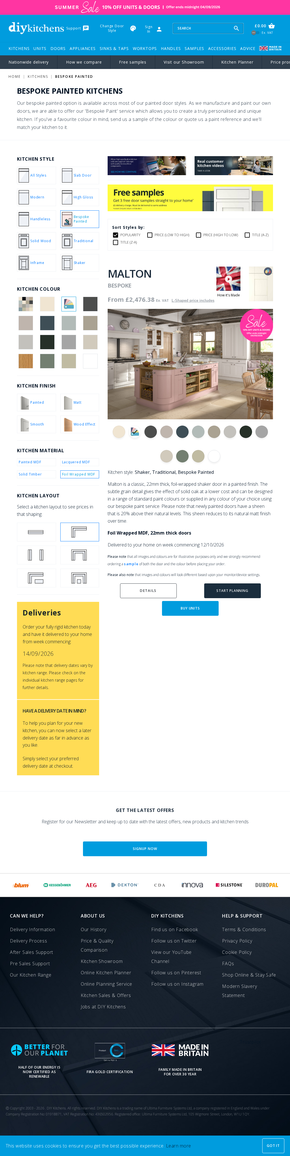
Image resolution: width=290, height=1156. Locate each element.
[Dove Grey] (25, 342)
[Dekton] (125, 885)
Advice (247, 48)
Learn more (178, 1146)
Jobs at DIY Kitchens (103, 1007)
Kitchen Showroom (102, 961)
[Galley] (36, 555)
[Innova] (192, 885)
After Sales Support (31, 952)
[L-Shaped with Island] (36, 578)
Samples (194, 48)
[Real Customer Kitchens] (234, 173)
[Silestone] (229, 885)
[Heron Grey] (69, 342)
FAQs (228, 963)
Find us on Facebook (174, 929)
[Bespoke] (69, 304)
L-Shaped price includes (193, 300)
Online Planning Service (106, 984)
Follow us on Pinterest (176, 972)
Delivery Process (28, 941)
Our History (93, 929)
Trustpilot (250, 1042)
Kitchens (18, 48)
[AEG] (91, 885)
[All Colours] (25, 304)
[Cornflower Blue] (69, 323)
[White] (90, 361)
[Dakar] (90, 323)
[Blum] (21, 885)
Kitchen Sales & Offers (106, 995)
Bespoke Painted (74, 76)
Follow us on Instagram (177, 984)
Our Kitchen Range (31, 975)
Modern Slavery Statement (239, 990)
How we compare (84, 62)
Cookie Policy (236, 952)
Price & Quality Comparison (97, 945)
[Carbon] (90, 304)
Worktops (145, 48)
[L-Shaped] (80, 532)
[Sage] (69, 361)
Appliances (83, 48)
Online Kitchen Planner (106, 972)
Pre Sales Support (30, 963)
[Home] (36, 28)
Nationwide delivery (28, 62)
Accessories (222, 48)
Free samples (132, 62)
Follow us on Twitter (174, 941)
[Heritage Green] (47, 342)
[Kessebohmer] (57, 885)
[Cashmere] (25, 323)
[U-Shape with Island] (80, 578)
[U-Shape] (80, 555)
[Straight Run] (36, 532)
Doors (58, 48)
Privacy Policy (237, 941)
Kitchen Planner (237, 62)
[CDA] (159, 885)
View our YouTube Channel (171, 956)
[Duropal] (267, 885)
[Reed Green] (47, 361)
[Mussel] (90, 342)
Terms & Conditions (244, 929)
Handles (171, 48)
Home (14, 76)
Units (39, 48)
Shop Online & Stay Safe (249, 975)
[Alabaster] (47, 304)
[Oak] (25, 361)
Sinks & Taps (114, 48)
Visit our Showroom (184, 62)
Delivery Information (32, 929)
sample (131, 564)
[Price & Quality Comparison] (147, 173)
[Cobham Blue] (47, 323)
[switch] (255, 32)
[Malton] (261, 299)
